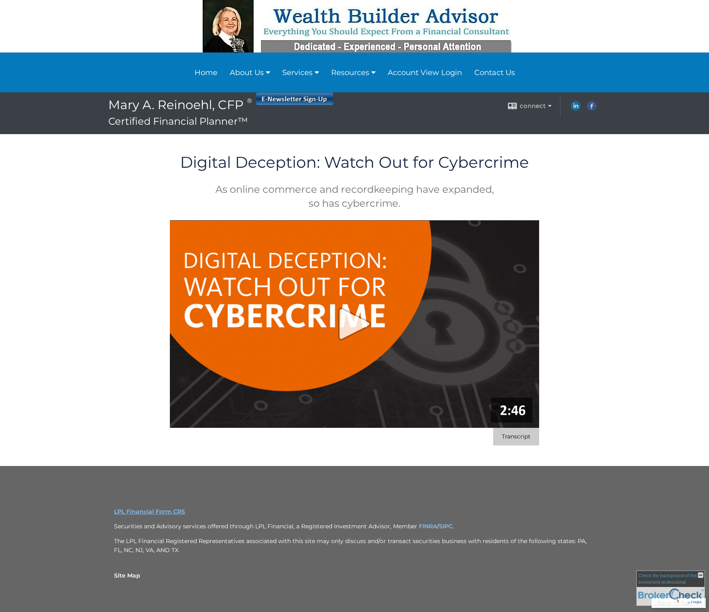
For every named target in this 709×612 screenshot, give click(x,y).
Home (205, 72)
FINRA (428, 526)
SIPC (446, 526)
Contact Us (494, 72)
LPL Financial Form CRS (149, 511)
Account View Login (425, 72)
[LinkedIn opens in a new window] (576, 108)
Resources (350, 72)
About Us (247, 72)
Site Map (127, 575)
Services (297, 72)
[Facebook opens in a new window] (592, 108)
